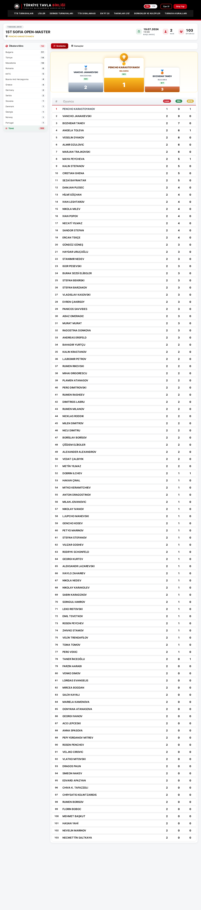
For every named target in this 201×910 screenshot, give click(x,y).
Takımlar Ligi (122, 13)
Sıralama (61, 46)
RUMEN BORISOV (73, 801)
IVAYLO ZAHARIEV (73, 573)
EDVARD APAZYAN (74, 780)
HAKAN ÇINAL (71, 480)
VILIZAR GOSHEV (73, 544)
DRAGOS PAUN (71, 766)
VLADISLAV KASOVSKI (76, 294)
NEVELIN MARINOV (74, 830)
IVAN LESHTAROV (73, 201)
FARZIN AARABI (72, 666)
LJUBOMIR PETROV (74, 359)
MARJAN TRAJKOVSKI (76, 151)
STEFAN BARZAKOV (74, 287)
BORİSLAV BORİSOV (74, 437)
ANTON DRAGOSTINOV (76, 494)
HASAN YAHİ (70, 823)
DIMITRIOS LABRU (73, 401)
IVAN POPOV (70, 216)
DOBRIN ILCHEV (72, 473)
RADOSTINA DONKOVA (76, 330)
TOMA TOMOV (71, 644)
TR (147, 6)
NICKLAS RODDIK (73, 416)
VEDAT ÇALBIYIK (73, 459)
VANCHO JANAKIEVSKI (86, 72)
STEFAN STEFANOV (74, 537)
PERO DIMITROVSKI (74, 387)
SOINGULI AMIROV (73, 601)
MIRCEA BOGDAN (73, 687)
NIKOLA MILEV (71, 209)
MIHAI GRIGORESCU (74, 373)
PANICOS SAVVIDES (74, 309)
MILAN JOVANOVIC (74, 501)
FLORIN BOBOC (71, 809)
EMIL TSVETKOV (72, 616)
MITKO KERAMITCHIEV (76, 487)
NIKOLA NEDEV (71, 580)
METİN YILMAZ (71, 466)
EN (153, 6)
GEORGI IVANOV (72, 716)
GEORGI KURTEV (72, 559)
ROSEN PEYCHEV (73, 623)
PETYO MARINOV (73, 530)
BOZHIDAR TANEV (162, 76)
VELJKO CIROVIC (72, 751)
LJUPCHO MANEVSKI (75, 516)
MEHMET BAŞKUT (73, 816)
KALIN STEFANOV (73, 166)
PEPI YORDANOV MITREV (77, 737)
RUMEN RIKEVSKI (73, 366)
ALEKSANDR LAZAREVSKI (78, 566)
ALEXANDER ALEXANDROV (79, 451)
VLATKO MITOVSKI (74, 759)
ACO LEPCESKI (71, 723)
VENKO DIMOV (71, 673)
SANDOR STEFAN (73, 230)
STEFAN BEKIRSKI (73, 280)
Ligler (41, 13)
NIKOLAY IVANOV (73, 509)
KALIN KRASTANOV (74, 351)
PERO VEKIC (70, 651)
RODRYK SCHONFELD (75, 551)
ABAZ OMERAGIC (73, 316)
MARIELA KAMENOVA (75, 701)
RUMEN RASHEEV (73, 394)
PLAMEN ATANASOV (75, 380)
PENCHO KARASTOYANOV (124, 67)
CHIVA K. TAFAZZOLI (75, 787)
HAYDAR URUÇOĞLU (75, 251)
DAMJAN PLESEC (73, 187)
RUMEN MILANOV (73, 409)
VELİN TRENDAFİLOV (75, 637)
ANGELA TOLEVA (73, 130)
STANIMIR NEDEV (73, 259)
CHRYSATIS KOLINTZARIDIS (79, 794)
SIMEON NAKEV (72, 773)
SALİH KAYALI (71, 694)
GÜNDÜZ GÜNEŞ (72, 244)
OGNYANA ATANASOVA (77, 709)
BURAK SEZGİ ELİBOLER (77, 273)
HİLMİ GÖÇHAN (72, 194)
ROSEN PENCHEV (73, 744)
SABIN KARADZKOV (74, 594)
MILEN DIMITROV (73, 423)
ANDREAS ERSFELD (74, 337)
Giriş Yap (180, 6)
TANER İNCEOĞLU (73, 659)
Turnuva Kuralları (176, 13)
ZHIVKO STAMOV (73, 630)
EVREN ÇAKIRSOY (73, 301)
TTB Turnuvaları (24, 13)
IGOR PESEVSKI (71, 266)
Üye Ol (166, 6)
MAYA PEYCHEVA (73, 159)
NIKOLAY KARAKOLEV (76, 587)
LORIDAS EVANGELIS (75, 680)
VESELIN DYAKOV (73, 137)
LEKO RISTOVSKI (72, 609)
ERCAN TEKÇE (71, 237)
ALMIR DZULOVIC (73, 144)
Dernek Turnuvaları (61, 13)
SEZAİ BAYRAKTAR (74, 180)
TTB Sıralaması (87, 13)
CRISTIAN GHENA (73, 173)
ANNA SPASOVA (72, 730)
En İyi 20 (104, 13)
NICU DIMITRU (71, 430)
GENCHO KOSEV (72, 523)
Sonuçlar (78, 46)
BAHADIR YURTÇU (73, 344)
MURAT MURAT (72, 323)
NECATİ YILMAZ (72, 223)
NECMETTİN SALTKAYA (77, 837)
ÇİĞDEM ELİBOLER (73, 444)
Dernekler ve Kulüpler (147, 13)
